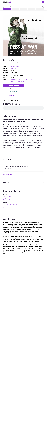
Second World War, (28, 79)
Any (7, 9)
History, (13, 79)
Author (23, 9)
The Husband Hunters (8, 200)
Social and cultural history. (17, 81)
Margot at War (6, 198)
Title (15, 9)
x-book (40, 9)
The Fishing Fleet (7, 196)
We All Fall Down (7, 206)
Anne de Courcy (15, 66)
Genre (32, 9)
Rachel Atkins (14, 68)
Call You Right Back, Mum (8, 207)
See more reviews (7, 174)
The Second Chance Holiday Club (10, 204)
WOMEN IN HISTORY (8, 63)
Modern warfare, (19, 79)
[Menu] (43, 2)
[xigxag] (7, 2)
